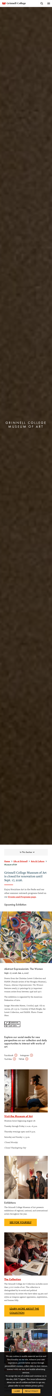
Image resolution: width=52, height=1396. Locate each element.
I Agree (17, 1391)
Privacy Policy (31, 1391)
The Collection (12, 1279)
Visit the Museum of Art (18, 1116)
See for (20, 1222)
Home (7, 861)
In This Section (26, 852)
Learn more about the (24, 1311)
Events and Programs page (22, 896)
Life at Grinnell (20, 861)
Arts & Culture (37, 861)
